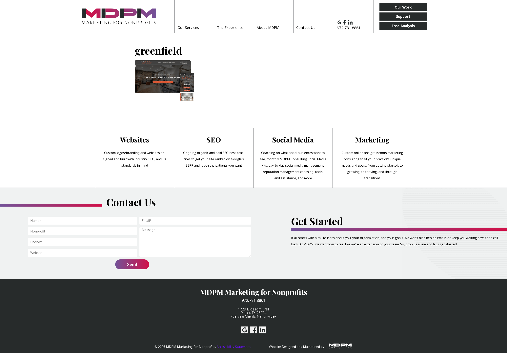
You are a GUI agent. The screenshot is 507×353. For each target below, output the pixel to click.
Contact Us (305, 27)
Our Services (188, 27)
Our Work (403, 7)
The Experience (230, 27)
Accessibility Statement (234, 346)
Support (403, 16)
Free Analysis (403, 25)
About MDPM (268, 27)
